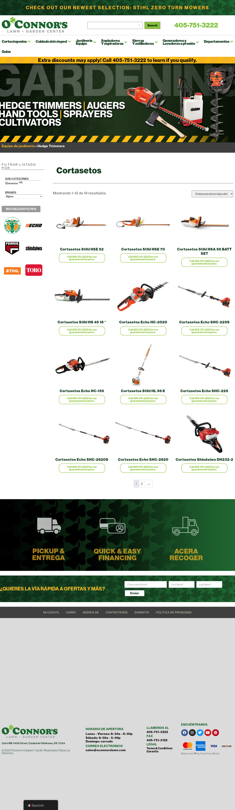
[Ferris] (12, 256)
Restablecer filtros (21, 209)
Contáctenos (117, 612)
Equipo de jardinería (18, 146)
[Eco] (34, 233)
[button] (29, 41)
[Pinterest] (215, 732)
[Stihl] (12, 278)
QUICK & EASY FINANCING (117, 554)
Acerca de (91, 612)
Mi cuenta (51, 612)
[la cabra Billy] (12, 233)
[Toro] (34, 278)
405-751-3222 (196, 25)
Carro (71, 612)
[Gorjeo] (200, 732)
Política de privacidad (174, 612)
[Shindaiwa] (34, 256)
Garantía (142, 612)
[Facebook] (184, 732)
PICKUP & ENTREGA (48, 554)
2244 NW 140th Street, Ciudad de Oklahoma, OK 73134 (33, 743)
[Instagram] (192, 732)
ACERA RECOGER (186, 554)
